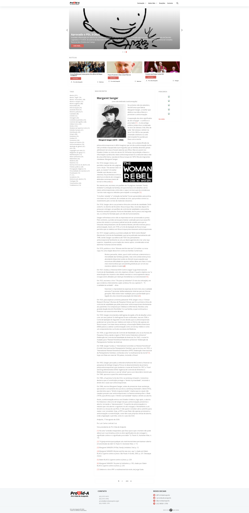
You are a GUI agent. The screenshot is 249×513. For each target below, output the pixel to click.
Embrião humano (76, 130)
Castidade (74, 114)
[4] (98, 451)
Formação (140, 3)
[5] (147, 277)
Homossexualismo (77, 144)
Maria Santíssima (76, 157)
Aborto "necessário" (77, 99)
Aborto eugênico (76, 103)
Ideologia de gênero (77, 146)
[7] (149, 353)
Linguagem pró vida (77, 150)
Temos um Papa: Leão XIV (154, 74)
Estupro (73, 134)
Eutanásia (74, 136)
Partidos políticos (76, 167)
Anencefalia (75, 106)
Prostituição (75, 173)
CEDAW (73, 116)
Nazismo (74, 163)
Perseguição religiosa (78, 169)
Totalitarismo (75, 185)
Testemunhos (75, 183)
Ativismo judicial (76, 112)
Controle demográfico (78, 122)
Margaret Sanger (107, 98)
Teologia (74, 181)
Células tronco (76, 124)
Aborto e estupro (76, 101)
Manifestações (76, 154)
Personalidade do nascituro (80, 171)
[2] (112, 182)
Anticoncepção (76, 108)
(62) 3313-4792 (104, 499)
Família (73, 138)
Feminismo (74, 140)
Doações (162, 3)
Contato (170, 3)
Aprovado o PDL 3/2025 (85, 34)
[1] (136, 123)
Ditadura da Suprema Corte (80, 128)
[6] (140, 296)
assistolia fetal (76, 110)
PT (72, 175)
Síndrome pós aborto (78, 179)
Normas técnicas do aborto (80, 165)
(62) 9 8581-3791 (104, 503)
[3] (140, 192)
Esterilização (75, 132)
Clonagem (74, 118)
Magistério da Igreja (77, 152)
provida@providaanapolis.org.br (109, 501)
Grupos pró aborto (77, 142)
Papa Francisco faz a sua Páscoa (119, 75)
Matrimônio (75, 159)
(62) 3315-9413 (104, 496)
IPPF (72, 148)
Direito (74, 126)
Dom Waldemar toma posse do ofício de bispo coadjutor (86, 74)
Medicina (74, 161)
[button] (177, 3)
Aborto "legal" (75, 97)
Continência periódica (78, 120)
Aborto (74, 95)
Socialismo (74, 177)
